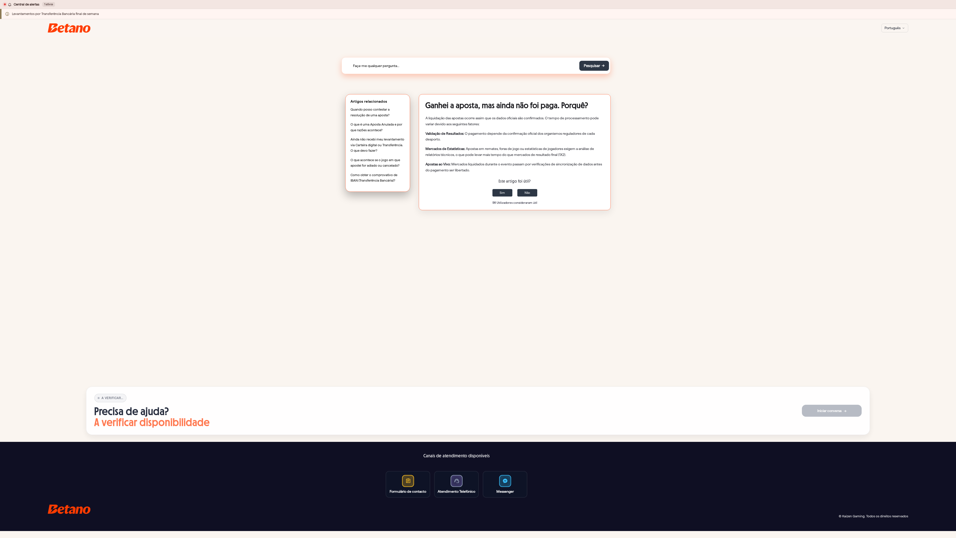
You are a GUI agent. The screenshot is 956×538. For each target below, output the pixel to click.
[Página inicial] (69, 28)
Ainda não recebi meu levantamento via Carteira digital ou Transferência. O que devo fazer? (377, 144)
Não (527, 192)
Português (892, 28)
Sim (502, 192)
